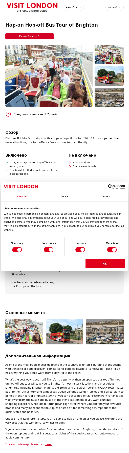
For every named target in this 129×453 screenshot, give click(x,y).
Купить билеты (28, 36)
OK (105, 263)
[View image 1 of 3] (109, 54)
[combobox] (114, 7)
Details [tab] (64, 196)
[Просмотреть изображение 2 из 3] (64, 332)
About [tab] (106, 196)
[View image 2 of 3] (109, 75)
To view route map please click (28, 444)
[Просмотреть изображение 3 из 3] (105, 332)
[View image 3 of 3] (109, 97)
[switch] (48, 249)
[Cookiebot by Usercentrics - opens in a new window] (110, 186)
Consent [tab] (22, 196)
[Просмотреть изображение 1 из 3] (24, 332)
